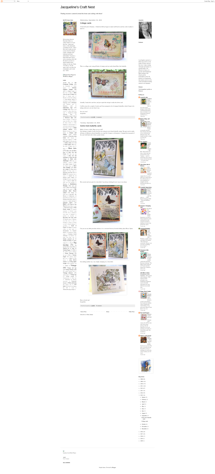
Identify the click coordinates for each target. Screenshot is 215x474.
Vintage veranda (70, 276)
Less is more (71, 180)
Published (72, 214)
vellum (66, 265)
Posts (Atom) (90, 314)
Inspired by (71, 176)
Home (107, 311)
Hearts (64, 148)
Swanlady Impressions (146, 187)
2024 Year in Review (149, 168)
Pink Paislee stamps (69, 208)
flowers (64, 131)
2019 (141, 438)
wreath (72, 287)
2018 (141, 436)
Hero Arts (72, 148)
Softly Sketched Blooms (149, 123)
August (144, 413)
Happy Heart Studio (145, 291)
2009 (141, 381)
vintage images (66, 274)
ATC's (64, 91)
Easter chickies (68, 122)
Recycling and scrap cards (69, 217)
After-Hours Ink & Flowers (145, 165)
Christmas (74, 102)
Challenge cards (66, 102)
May (143, 406)
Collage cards (85, 23)
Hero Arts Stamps (69, 166)
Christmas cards (67, 106)
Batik (71, 92)
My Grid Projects (144, 313)
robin (73, 220)
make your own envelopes (69, 182)
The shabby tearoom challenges (69, 251)
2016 (141, 431)
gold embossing (73, 141)
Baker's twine (71, 91)
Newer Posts (83, 311)
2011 (141, 386)
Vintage (73, 265)
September (144, 415)
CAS (70, 101)
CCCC (74, 101)
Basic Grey (65, 92)
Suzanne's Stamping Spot (145, 206)
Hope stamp (71, 170)
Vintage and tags (71, 268)
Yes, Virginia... (144, 141)
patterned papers (67, 202)
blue (64, 96)
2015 (141, 395)
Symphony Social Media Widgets (69, 452)
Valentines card (73, 263)
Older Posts (131, 311)
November (144, 426)
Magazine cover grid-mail (149, 315)
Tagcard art (66, 248)
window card (68, 284)
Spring (70, 227)
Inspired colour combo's (68, 177)
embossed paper (72, 124)
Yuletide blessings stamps (68, 289)
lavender (65, 179)
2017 (141, 434)
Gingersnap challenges (67, 139)
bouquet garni (71, 96)
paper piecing (72, 201)
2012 (141, 388)
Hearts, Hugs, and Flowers (145, 119)
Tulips (70, 258)
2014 (141, 393)
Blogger (114, 467)
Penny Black (70, 206)
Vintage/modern (66, 278)
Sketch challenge (71, 224)
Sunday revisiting (67, 240)
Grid (75, 143)
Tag (71, 243)
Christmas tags (68, 108)
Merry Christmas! (149, 338)
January (144, 397)
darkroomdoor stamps (67, 116)
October (144, 424)
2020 (141, 441)
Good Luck (148, 230)
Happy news (72, 146)
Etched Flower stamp (67, 127)
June (143, 408)
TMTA (69, 255)
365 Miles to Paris (144, 273)
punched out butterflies (68, 215)
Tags (73, 248)
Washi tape (74, 278)
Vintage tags (73, 274)
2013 (141, 390)
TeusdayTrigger (66, 250)
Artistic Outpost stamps (69, 88)
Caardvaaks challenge (72, 97)
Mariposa (65, 184)
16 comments (99, 305)
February (144, 399)
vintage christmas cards (70, 271)
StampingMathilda (145, 228)
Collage (65, 109)
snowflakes (65, 225)
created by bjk (144, 97)
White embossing (72, 283)
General (72, 137)
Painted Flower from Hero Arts (69, 197)
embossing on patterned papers (69, 126)
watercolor (67, 279)
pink (75, 206)
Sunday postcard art (68, 239)
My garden (70, 189)
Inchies (64, 174)
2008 (141, 379)
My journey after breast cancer (69, 191)
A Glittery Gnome (149, 254)
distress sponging (66, 119)
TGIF (74, 250)
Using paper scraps (69, 262)
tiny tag (64, 255)
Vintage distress (68, 273)
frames (64, 133)
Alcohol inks (66, 82)
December (144, 428)
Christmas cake (70, 104)
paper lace (65, 201)
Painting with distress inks (69, 199)
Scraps (70, 222)
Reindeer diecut (68, 219)
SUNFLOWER (149, 99)
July (143, 411)
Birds (73, 94)
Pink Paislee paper (68, 207)
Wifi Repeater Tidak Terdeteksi (145, 274)
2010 (141, 383)
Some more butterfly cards (90, 126)
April (143, 404)
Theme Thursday (69, 253)
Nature (72, 192)
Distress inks (69, 118)
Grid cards (68, 144)
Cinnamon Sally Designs (144, 250)
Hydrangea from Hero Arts (69, 172)
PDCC (65, 204)
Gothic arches (68, 143)
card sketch (65, 101)
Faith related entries (69, 128)
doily (75, 121)
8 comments (99, 117)
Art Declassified (66, 86)
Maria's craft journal (145, 336)
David (75, 116)
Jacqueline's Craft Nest (77, 7)
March (143, 402)
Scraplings (65, 222)
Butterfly (64, 97)
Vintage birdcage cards (70, 269)
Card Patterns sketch (70, 99)
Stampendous (66, 230)
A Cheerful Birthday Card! (149, 295)
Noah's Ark (65, 194)
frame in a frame (71, 131)
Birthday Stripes (149, 189)
